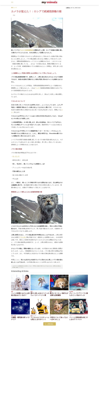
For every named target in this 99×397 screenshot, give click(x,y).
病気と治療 (13, 315)
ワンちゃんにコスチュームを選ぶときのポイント (40, 318)
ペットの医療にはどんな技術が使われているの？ (20, 294)
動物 (51, 291)
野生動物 (71, 291)
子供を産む (22, 237)
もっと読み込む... (49, 324)
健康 (12, 291)
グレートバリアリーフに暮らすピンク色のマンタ (78, 294)
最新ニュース (14, 7)
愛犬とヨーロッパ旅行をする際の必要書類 (59, 294)
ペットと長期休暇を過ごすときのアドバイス (78, 318)
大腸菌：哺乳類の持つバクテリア (20, 318)
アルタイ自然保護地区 (26, 50)
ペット (70, 315)
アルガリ (37, 88)
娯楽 (31, 291)
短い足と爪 (16, 156)
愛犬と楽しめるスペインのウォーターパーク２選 (40, 294)
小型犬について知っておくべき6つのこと (59, 318)
